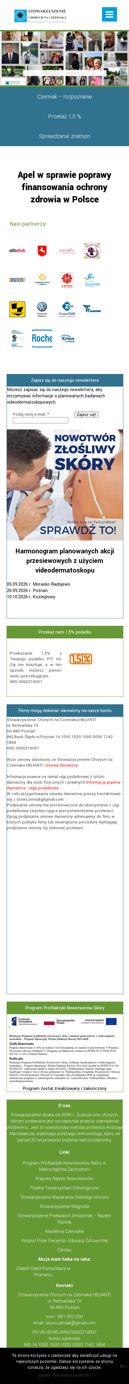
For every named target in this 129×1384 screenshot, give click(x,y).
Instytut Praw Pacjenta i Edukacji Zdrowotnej (64, 1241)
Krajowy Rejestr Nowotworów (64, 1179)
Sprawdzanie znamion (64, 136)
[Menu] (109, 14)
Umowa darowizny (61, 765)
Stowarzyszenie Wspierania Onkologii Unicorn (64, 1197)
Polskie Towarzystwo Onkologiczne (64, 1188)
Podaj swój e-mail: (31, 414)
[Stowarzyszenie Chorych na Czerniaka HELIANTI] (40, 17)
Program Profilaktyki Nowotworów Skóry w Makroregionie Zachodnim (64, 1166)
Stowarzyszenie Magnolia (64, 1206)
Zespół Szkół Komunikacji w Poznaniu (43, 1271)
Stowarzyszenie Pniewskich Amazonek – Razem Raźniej (64, 1219)
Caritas (64, 1250)
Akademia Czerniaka (64, 1231)
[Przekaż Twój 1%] (94, 659)
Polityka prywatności (72, 1375)
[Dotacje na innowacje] (65, 1082)
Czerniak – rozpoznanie (64, 97)
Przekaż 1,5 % (64, 116)
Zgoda (44, 1375)
